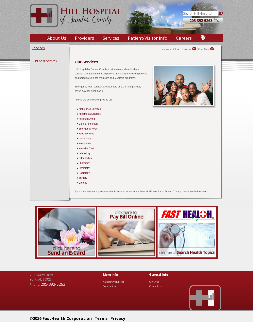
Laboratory (84, 153)
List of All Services (45, 61)
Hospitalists (85, 143)
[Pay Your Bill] (126, 255)
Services (111, 38)
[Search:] (200, 13)
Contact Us (155, 286)
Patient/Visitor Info (147, 38)
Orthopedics (85, 158)
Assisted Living (87, 118)
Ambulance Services (90, 109)
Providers (84, 38)
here (204, 191)
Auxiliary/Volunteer (113, 282)
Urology (83, 182)
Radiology (84, 173)
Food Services (86, 133)
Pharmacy (84, 163)
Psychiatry (84, 168)
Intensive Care (86, 148)
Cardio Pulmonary (88, 123)
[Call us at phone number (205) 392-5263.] (203, 22)
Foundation (109, 286)
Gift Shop (154, 282)
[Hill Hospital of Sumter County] (76, 29)
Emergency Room (88, 128)
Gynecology (85, 138)
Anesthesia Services (90, 114)
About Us (56, 38)
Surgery (83, 177)
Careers (184, 38)
